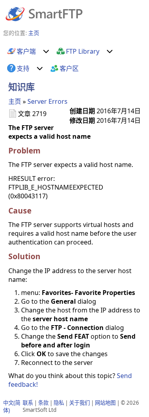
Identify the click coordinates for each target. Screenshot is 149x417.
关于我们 (79, 402)
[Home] (44, 13)
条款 (43, 402)
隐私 (59, 402)
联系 (28, 402)
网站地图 (105, 402)
